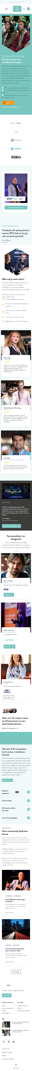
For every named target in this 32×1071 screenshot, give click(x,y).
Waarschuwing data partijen (23, 1010)
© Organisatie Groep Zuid (8, 1059)
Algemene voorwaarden (7, 1052)
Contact (4, 1006)
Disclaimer (4, 1055)
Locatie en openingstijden (7, 1008)
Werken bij (19, 1008)
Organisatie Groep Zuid (22, 1006)
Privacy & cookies (6, 1049)
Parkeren (4, 1010)
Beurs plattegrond (6, 1013)
